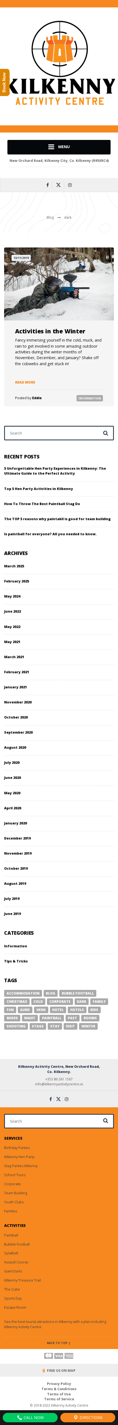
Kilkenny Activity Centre (22, 1327)
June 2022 (12, 611)
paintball (51, 1018)
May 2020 (12, 793)
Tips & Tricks (16, 961)
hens (41, 1009)
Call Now (33, 1417)
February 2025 (16, 581)
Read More (25, 382)
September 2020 (18, 732)
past (72, 1018)
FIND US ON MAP (60, 1370)
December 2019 (17, 838)
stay (55, 1026)
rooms (90, 1018)
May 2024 (12, 596)
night (29, 1018)
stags (38, 1026)
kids (94, 1009)
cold (38, 1001)
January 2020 (15, 823)
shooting (16, 1026)
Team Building (15, 1193)
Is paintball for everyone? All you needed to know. (50, 534)
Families (10, 1211)
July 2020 (11, 762)
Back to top (57, 1343)
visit (70, 1026)
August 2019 (15, 883)
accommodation (23, 993)
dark (81, 1001)
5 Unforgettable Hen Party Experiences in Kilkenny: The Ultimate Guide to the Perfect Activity (55, 471)
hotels (77, 1009)
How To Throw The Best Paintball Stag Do (42, 504)
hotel (58, 1009)
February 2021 (16, 672)
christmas (17, 1001)
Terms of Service (59, 1399)
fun (10, 1009)
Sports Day (13, 1298)
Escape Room (15, 1307)
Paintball (11, 1235)
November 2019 (18, 853)
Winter (88, 1026)
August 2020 (15, 747)
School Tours (15, 1175)
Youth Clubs (14, 1202)
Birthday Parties (17, 1147)
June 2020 (12, 777)
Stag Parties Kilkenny (21, 1166)
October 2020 (16, 717)
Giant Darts (13, 1271)
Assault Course (16, 1262)
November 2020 (18, 702)
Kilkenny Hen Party (19, 1156)
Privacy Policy (59, 1383)
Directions (90, 1417)
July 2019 (11, 898)
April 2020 (12, 808)
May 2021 (12, 642)
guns (25, 1009)
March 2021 (14, 657)
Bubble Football (17, 1244)
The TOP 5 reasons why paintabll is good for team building (57, 519)
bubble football (78, 993)
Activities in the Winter (50, 331)
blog (50, 993)
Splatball (11, 1253)
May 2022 (12, 626)
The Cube (12, 1289)
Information (89, 398)
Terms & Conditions (59, 1389)
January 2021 (15, 687)
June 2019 (12, 913)
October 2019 (16, 868)
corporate (60, 1001)
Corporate (12, 1184)
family (99, 1001)
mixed (12, 1018)
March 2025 (14, 566)
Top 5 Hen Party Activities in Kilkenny (38, 488)
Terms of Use (59, 1394)
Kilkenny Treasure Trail (22, 1280)
